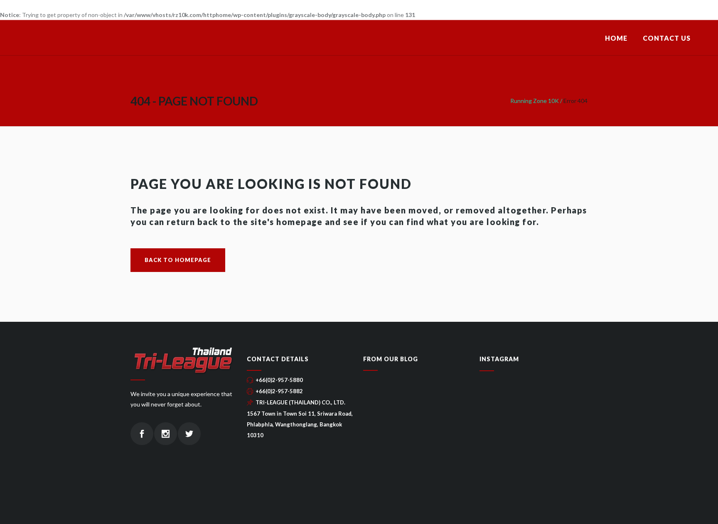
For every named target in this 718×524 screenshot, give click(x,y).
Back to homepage (178, 260)
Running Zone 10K (534, 100)
